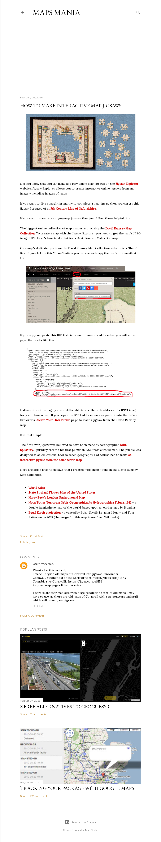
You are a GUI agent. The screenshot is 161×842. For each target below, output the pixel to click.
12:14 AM (38, 606)
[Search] (138, 12)
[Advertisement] (80, 56)
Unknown (40, 564)
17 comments (38, 714)
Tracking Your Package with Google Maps (77, 788)
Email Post (36, 536)
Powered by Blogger (83, 822)
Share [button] (23, 536)
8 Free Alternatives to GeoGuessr (65, 706)
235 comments (39, 795)
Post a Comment (32, 615)
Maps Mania (56, 12)
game (32, 542)
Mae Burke (91, 830)
